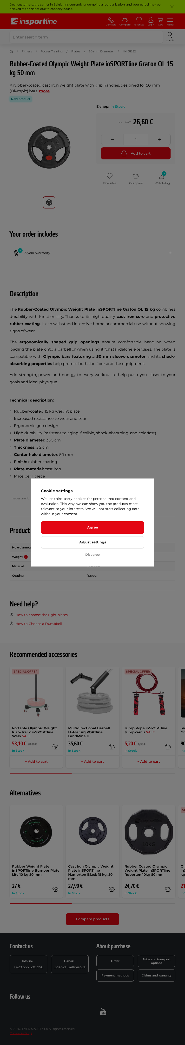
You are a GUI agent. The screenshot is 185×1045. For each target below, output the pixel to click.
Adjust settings (92, 542)
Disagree (92, 554)
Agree (92, 527)
